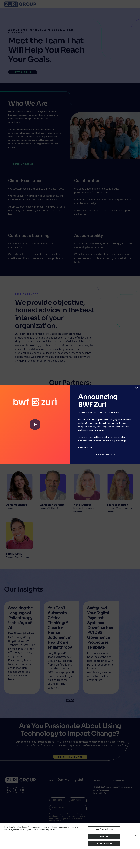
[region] (70, 836)
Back (135, 382)
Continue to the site (105, 454)
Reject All (104, 836)
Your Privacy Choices (104, 829)
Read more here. (86, 447)
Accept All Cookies (104, 843)
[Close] (136, 836)
